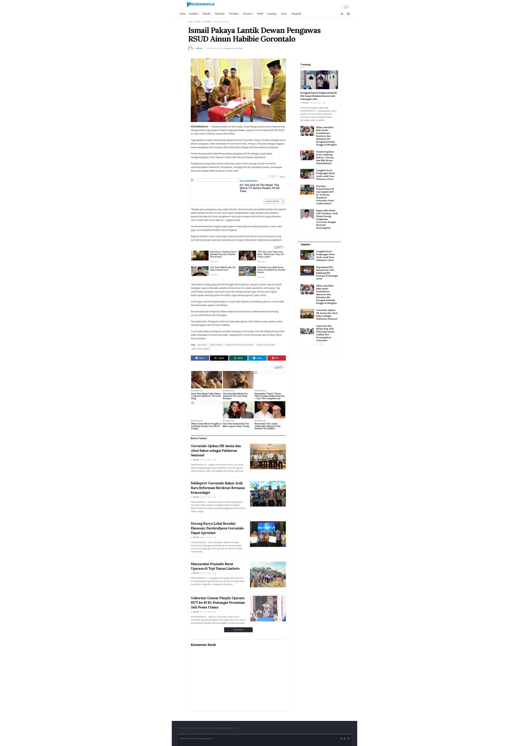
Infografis (296, 13)
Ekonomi (247, 13)
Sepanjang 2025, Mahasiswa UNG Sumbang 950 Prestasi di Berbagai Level (327, 273)
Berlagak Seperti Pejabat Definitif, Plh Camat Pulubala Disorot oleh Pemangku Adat (318, 95)
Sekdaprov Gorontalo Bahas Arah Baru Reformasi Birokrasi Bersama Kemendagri (218, 488)
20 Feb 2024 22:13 (214, 48)
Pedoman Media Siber (225, 728)
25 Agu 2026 (206, 460)
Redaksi (209, 728)
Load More (238, 630)
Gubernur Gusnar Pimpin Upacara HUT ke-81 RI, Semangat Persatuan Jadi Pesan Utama (218, 602)
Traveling (271, 13)
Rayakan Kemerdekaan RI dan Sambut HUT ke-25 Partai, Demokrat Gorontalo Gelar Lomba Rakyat (325, 195)
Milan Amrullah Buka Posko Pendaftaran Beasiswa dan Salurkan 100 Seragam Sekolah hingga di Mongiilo (326, 136)
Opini (284, 13)
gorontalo (202, 345)
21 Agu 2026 (206, 497)
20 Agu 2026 (206, 537)
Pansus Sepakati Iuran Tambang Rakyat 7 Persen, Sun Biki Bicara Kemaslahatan (325, 157)
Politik (260, 13)
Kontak (200, 728)
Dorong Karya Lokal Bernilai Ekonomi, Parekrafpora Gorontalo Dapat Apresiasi (217, 528)
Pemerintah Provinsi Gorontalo (240, 345)
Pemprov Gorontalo (221, 21)
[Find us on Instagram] (345, 738)
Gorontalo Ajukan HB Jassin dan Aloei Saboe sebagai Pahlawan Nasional (216, 450)
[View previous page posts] (317, 344)
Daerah (206, 13)
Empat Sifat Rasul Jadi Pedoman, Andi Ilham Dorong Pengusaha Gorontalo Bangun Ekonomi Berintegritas (327, 219)
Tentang (190, 728)
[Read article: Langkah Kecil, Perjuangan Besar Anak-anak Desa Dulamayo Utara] (307, 174)
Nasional (219, 13)
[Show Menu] (348, 14)
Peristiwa (233, 13)
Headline (193, 13)
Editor (199, 48)
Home (183, 13)
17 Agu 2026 (206, 573)
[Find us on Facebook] (341, 738)
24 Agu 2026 (316, 103)
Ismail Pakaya (216, 345)
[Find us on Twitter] (348, 738)
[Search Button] (342, 13)
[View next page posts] (322, 344)
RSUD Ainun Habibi (200, 349)
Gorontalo (207, 21)
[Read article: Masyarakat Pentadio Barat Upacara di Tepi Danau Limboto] (268, 574)
